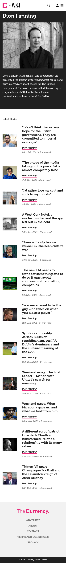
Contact (33, 531)
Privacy (33, 542)
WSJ (14, 4)
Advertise (33, 520)
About (33, 525)
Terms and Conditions (33, 537)
